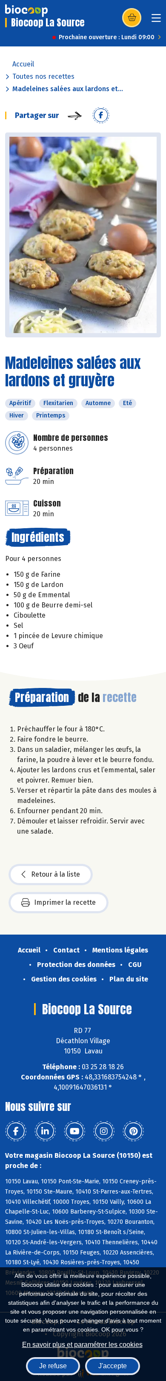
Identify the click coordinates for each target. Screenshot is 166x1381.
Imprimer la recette (65, 902)
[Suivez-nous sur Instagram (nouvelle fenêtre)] (103, 1131)
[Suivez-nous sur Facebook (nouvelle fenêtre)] (15, 1131)
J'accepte (112, 1365)
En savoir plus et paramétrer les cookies (82, 1344)
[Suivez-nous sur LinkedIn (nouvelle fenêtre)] (45, 1131)
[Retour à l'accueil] (26, 10)
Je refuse (53, 1365)
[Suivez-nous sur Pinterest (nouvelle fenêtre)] (133, 1131)
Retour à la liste (55, 874)
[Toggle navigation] (156, 20)
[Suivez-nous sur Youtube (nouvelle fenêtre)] (74, 1131)
